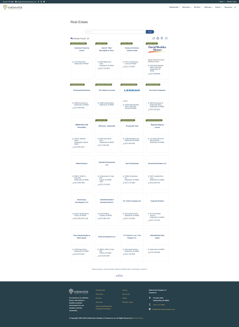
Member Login (231, 2)
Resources (228, 7)
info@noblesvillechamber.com (163, 309)
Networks (186, 7)
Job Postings (135, 269)
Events (217, 7)
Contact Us (144, 269)
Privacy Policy (138, 318)
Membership (173, 7)
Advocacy (207, 7)
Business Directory (97, 269)
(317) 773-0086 (9, 2)
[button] (71, 38)
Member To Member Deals (123, 269)
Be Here (197, 7)
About (221, 2)
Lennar (125, 101)
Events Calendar (109, 269)
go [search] (151, 32)
